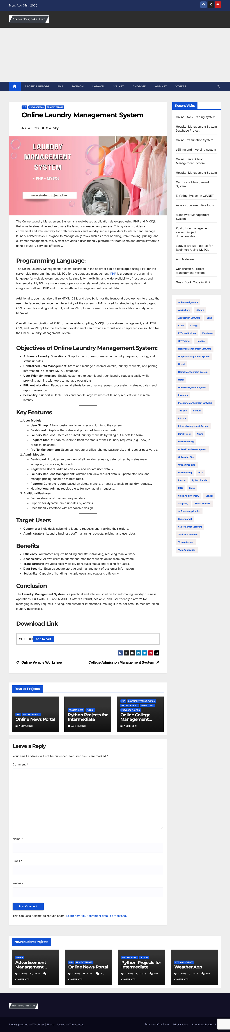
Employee (207, 333)
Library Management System (193, 426)
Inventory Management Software (195, 403)
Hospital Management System (194, 356)
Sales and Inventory (188, 495)
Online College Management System (135, 719)
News (200, 433)
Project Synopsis (130, 710)
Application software (189, 317)
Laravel (197, 410)
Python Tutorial (199, 480)
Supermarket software (190, 526)
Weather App (188, 967)
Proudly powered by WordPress (27, 1024)
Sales (192, 488)
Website (18, 883)
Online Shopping (186, 464)
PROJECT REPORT (37, 86)
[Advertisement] (115, 55)
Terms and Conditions (156, 1024)
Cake (181, 325)
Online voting (185, 472)
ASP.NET (160, 86)
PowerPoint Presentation (141, 701)
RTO (180, 488)
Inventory (183, 395)
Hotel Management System (192, 387)
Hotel (181, 379)
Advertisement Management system (30, 967)
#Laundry (52, 128)
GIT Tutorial (184, 341)
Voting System (185, 542)
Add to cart (43, 639)
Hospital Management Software (194, 348)
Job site (182, 410)
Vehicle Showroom (187, 534)
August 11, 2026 (82, 973)
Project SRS (147, 705)
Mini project (184, 433)
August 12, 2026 (30, 973)
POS (200, 472)
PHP (60, 86)
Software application (189, 511)
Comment (20, 764)
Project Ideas (36, 107)
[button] (218, 86)
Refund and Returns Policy (206, 1024)
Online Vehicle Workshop (41, 662)
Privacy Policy (180, 1024)
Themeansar (76, 1024)
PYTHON (77, 86)
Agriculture (184, 310)
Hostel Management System (193, 372)
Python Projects (184, 962)
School (209, 495)
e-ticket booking (187, 333)
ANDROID (139, 86)
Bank (209, 317)
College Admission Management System (121, 662)
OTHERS (180, 86)
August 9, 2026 (188, 973)
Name (18, 839)
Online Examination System (192, 449)
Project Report (55, 107)
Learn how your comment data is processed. (96, 916)
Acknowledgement (188, 302)
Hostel (181, 364)
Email (17, 861)
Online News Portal (35, 719)
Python (90, 710)
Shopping (183, 503)
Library (182, 418)
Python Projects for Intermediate (88, 717)
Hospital (201, 341)
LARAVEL (98, 86)
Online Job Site (186, 457)
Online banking (186, 441)
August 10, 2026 (136, 973)
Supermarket (185, 519)
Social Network (202, 503)
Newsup (60, 1024)
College (194, 325)
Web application (186, 550)
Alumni (200, 310)
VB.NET (118, 86)
